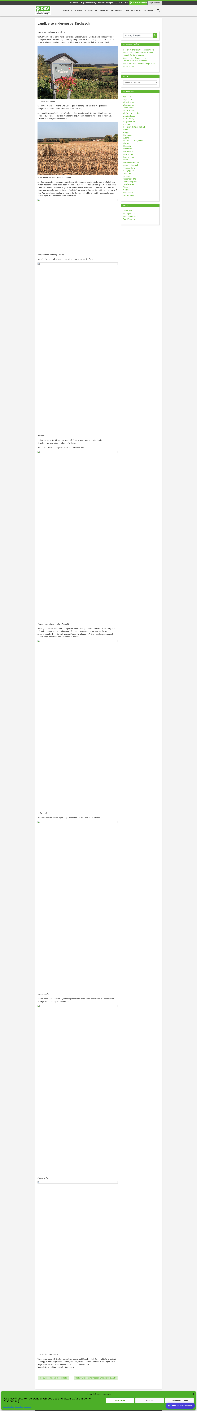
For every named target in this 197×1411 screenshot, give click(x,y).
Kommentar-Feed (130, 216)
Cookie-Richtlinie (8, 1407)
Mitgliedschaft (154, 3)
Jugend (126, 138)
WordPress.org (129, 219)
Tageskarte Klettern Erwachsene (126, 10)
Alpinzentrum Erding (131, 113)
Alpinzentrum (91, 10)
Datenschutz (19, 1407)
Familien (127, 130)
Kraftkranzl (127, 149)
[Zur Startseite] (43, 10)
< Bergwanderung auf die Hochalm (53, 1378)
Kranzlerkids (128, 151)
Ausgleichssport (129, 116)
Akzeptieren (120, 1400)
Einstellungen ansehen (179, 1400)
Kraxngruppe (128, 157)
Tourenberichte (129, 179)
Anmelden (127, 211)
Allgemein (127, 99)
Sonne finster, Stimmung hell (135, 58)
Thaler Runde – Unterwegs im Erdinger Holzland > (95, 1378)
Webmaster (128, 192)
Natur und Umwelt (131, 165)
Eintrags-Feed (129, 213)
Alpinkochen (128, 110)
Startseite (67, 10)
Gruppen (127, 132)
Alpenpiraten (128, 105)
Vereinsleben (128, 184)
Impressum (27, 1407)
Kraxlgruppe (128, 154)
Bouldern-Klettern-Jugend (134, 127)
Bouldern (127, 124)
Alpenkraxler (128, 102)
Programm (148, 10)
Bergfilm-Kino (129, 121)
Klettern (104, 10)
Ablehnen (149, 1400)
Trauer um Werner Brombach (135, 61)
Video (125, 187)
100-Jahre (127, 97)
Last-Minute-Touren (131, 162)
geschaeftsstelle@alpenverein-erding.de (97, 3)
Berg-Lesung (128, 119)
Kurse (125, 160)
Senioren (127, 173)
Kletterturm (128, 146)
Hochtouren (128, 135)
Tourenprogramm (130, 182)
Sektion (78, 10)
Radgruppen (128, 171)
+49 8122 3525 (122, 3)
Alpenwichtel (128, 108)
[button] (192, 1394)
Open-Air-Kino (129, 168)
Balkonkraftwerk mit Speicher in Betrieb (140, 50)
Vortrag (126, 190)
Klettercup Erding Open (133, 141)
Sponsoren (127, 176)
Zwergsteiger (128, 195)
